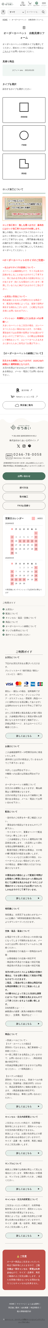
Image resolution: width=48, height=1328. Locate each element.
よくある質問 (33, 1304)
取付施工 (24, 497)
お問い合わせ (24, 476)
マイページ (21, 1304)
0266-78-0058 (28, 454)
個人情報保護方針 (24, 1311)
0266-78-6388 (23, 458)
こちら (6, 51)
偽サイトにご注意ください (18, 635)
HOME (5, 20)
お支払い (10, 609)
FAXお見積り (24, 506)
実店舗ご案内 (26, 405)
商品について (12, 622)
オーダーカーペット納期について (21, 626)
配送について (12, 613)
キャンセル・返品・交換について (21, 618)
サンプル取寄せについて (17, 630)
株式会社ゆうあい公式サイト (22, 440)
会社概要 (24, 1308)
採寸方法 (24, 488)
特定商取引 (35, 1308)
